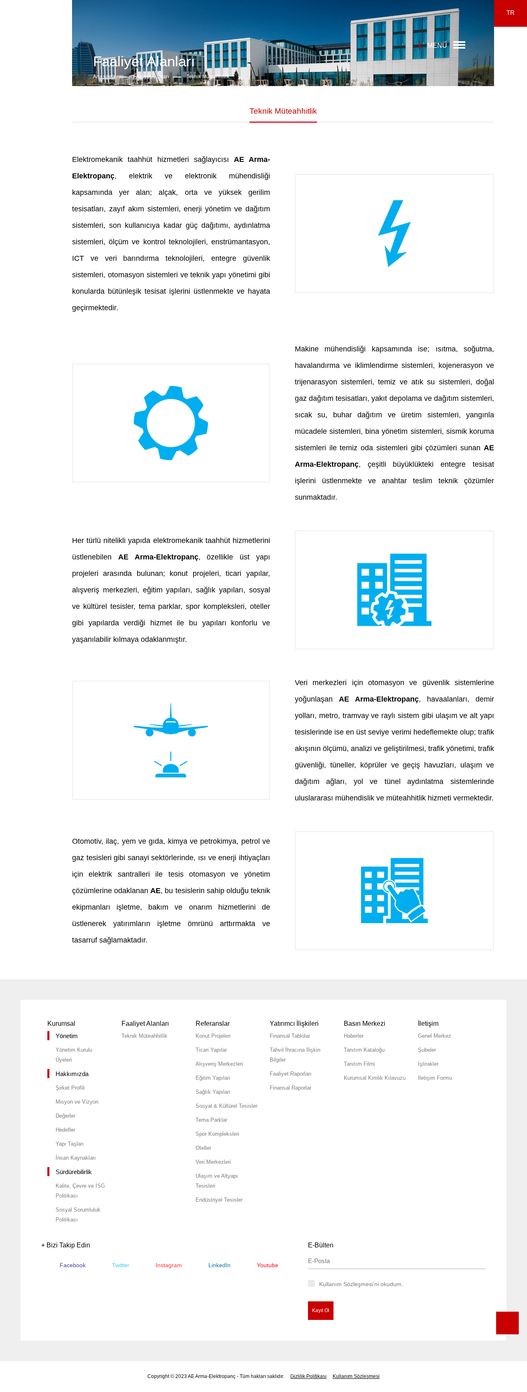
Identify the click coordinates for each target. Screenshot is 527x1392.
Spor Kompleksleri (217, 1134)
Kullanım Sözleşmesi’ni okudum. (361, 1284)
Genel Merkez (434, 1036)
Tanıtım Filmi (359, 1064)
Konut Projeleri (213, 1036)
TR (510, 12)
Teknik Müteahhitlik (208, 77)
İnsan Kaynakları (76, 1158)
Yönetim (67, 1035)
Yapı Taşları (70, 1144)
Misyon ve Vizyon (77, 1102)
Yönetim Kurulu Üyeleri (74, 1055)
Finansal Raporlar (290, 1088)
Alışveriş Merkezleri (219, 1064)
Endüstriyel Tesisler (219, 1200)
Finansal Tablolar (290, 1036)
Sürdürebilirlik (74, 1171)
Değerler (65, 1116)
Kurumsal (61, 1023)
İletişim (428, 1023)
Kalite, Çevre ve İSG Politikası (80, 1191)
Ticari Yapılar (211, 1050)
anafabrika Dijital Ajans (512, 1186)
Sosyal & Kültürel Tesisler (226, 1106)
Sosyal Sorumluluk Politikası (78, 1215)
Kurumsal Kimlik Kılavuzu (375, 1078)
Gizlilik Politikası (308, 1376)
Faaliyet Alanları (151, 77)
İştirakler (428, 1064)
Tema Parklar (211, 1120)
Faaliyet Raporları (291, 1074)
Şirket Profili (70, 1088)
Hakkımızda (72, 1073)
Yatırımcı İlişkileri (294, 1023)
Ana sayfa (104, 77)
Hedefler (65, 1130)
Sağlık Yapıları (213, 1092)
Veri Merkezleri (213, 1162)
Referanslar (213, 1023)
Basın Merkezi (364, 1023)
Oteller (203, 1148)
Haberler (354, 1036)
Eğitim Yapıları (213, 1078)
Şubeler (427, 1050)
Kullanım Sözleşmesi (356, 1376)
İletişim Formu (435, 1078)
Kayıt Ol (320, 1310)
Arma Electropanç (34, 34)
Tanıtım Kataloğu (364, 1050)
